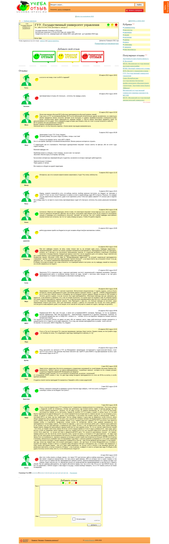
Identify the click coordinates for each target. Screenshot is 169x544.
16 (67, 473)
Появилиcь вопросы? (51, 540)
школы (126, 40)
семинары (128, 45)
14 (61, 473)
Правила (34, 540)
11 (53, 473)
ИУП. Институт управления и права (135, 71)
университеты (129, 27)
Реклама (41, 540)
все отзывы (146, 102)
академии (128, 32)
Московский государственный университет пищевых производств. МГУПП (135, 92)
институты (128, 30)
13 (59, 473)
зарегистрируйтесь (53, 41)
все (133, 23)
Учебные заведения (30, 21)
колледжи (128, 37)
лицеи (126, 35)
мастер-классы (130, 49)
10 (51, 473)
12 (56, 473)
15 (64, 473)
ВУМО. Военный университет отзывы (136, 68)
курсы (126, 42)
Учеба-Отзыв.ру (89, 540)
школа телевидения (64, 9)
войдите (42, 41)
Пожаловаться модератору (107, 44)
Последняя (73, 473)
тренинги (127, 47)
